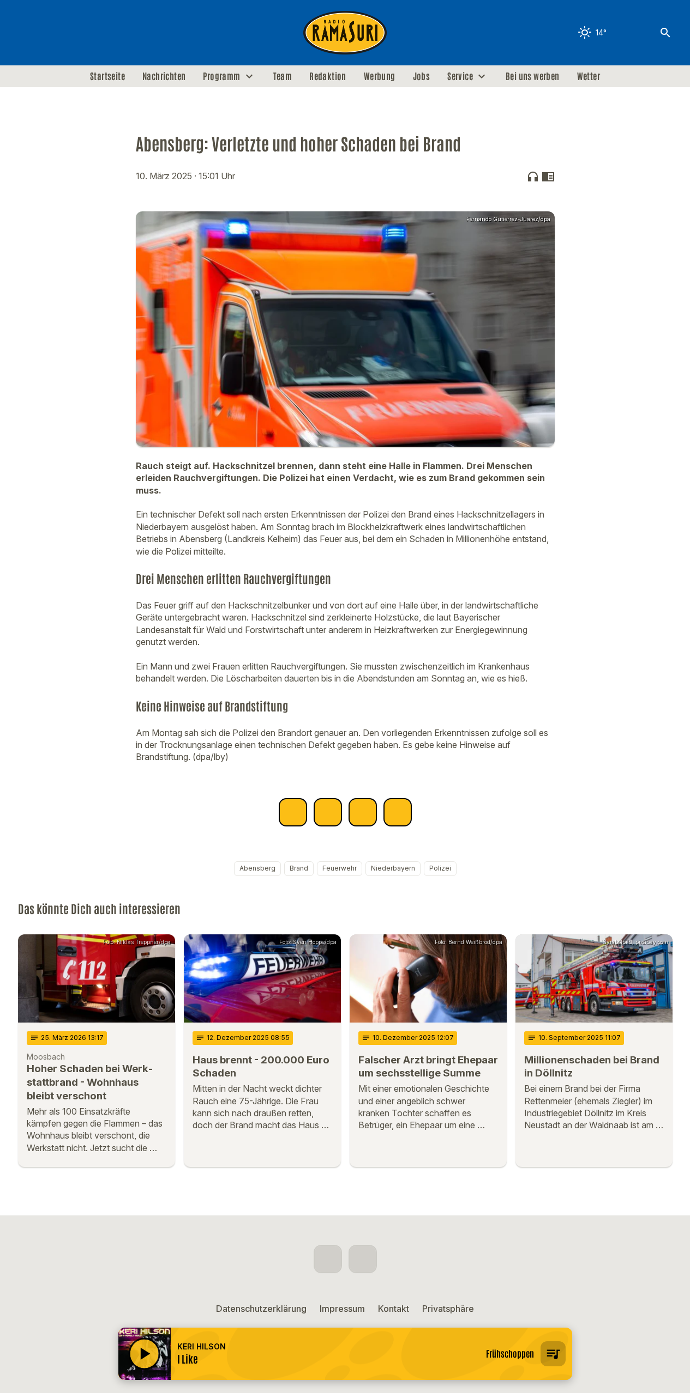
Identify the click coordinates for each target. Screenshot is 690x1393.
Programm (221, 76)
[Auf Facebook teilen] (293, 812)
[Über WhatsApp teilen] (363, 812)
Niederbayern (393, 868)
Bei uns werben (533, 76)
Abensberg (257, 868)
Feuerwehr (339, 868)
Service (460, 76)
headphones (532, 176)
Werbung (379, 76)
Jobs (421, 76)
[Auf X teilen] (328, 812)
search (665, 32)
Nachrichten (163, 76)
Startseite (107, 76)
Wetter (588, 76)
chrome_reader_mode (548, 176)
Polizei (440, 868)
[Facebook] (29, 33)
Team (282, 76)
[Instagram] (51, 33)
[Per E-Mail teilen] (398, 812)
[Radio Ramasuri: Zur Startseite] (345, 32)
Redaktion (327, 76)
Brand (299, 868)
